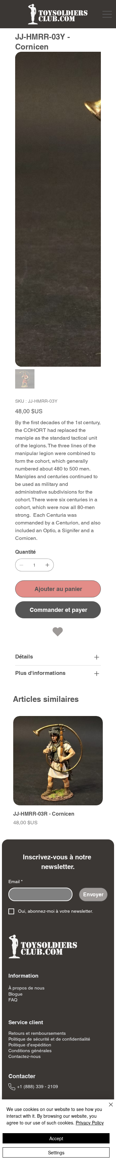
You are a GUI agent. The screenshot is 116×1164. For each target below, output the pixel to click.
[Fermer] (107, 1108)
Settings (56, 1152)
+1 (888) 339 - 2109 (37, 1086)
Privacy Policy (90, 1122)
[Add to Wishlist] (58, 631)
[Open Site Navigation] (107, 14)
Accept (56, 1138)
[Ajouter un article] (47, 565)
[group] (58, 775)
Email (15, 881)
